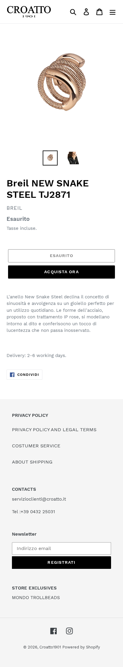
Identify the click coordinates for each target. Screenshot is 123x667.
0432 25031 (42, 511)
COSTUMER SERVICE (36, 446)
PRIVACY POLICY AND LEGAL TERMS (54, 429)
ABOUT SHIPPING (32, 462)
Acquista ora (61, 271)
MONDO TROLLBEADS (36, 597)
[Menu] (112, 12)
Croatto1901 (50, 647)
